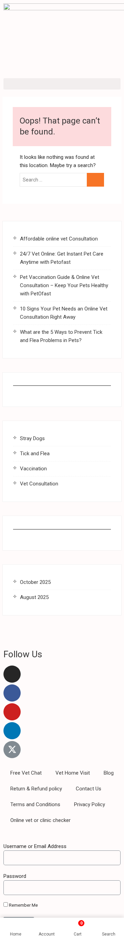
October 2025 (35, 582)
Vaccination (33, 469)
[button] (62, 84)
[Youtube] (12, 711)
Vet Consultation (39, 484)
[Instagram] (12, 674)
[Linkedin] (12, 730)
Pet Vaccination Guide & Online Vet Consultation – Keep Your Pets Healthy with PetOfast (64, 285)
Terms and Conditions (35, 804)
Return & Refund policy (36, 789)
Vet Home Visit (72, 773)
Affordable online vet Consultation (59, 239)
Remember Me (23, 905)
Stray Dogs (32, 438)
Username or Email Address (34, 846)
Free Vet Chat (26, 773)
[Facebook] (12, 693)
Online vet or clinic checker (40, 820)
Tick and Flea (35, 453)
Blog (109, 773)
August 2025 (34, 597)
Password (14, 876)
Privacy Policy (89, 804)
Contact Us (88, 789)
